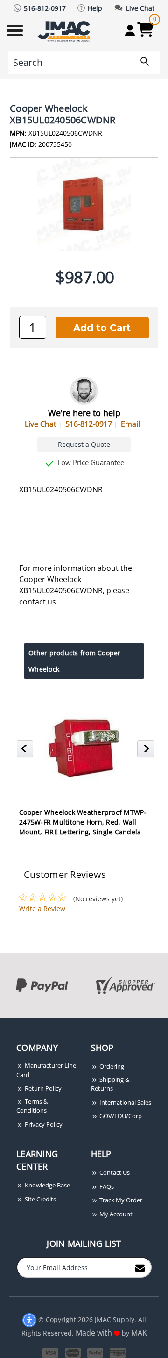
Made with (95, 1333)
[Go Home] (65, 30)
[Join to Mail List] (140, 1267)
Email (130, 424)
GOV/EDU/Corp (120, 1116)
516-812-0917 (88, 424)
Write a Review (42, 908)
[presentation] (1, 1023)
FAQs (106, 1186)
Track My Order (120, 1200)
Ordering (111, 1066)
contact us (37, 601)
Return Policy (42, 1088)
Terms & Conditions (32, 1106)
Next (147, 751)
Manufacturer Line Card (46, 1070)
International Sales (124, 1102)
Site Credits (39, 1199)
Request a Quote (84, 444)
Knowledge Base (46, 1185)
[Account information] (130, 30)
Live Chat (40, 424)
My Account (115, 1214)
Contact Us (114, 1172)
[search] (141, 62)
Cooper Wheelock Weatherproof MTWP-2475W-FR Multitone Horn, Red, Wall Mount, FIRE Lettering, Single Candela (83, 822)
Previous (26, 751)
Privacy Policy (43, 1124)
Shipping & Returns (110, 1084)
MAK (139, 1333)
